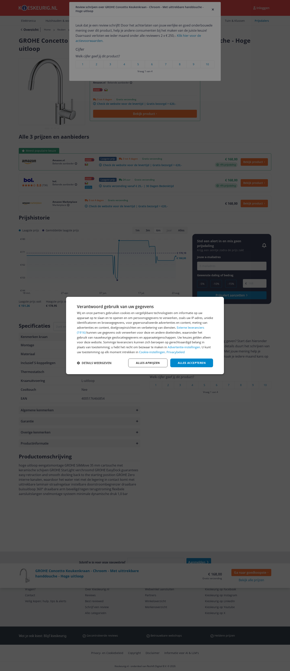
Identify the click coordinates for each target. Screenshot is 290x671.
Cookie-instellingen (152, 352)
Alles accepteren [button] (192, 363)
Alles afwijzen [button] (148, 363)
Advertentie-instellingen (184, 347)
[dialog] (145, 335)
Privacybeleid (176, 352)
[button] (94, 363)
